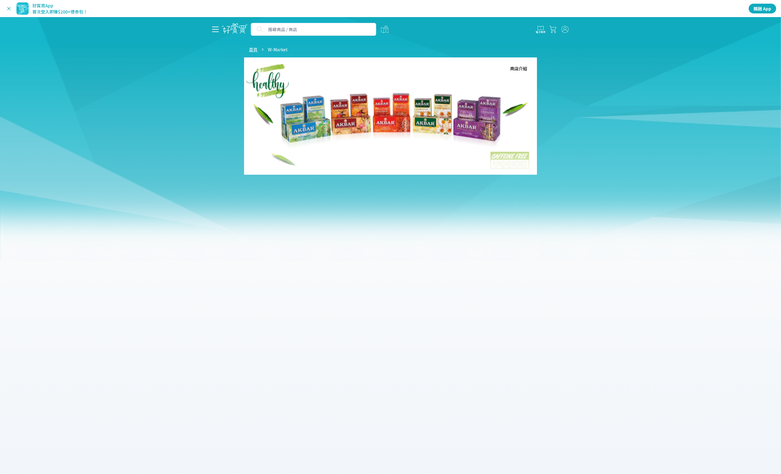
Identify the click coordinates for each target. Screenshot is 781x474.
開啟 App (762, 8)
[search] (259, 29)
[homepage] (234, 29)
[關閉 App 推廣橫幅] (9, 9)
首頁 (253, 49)
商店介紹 (518, 68)
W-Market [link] (278, 49)
